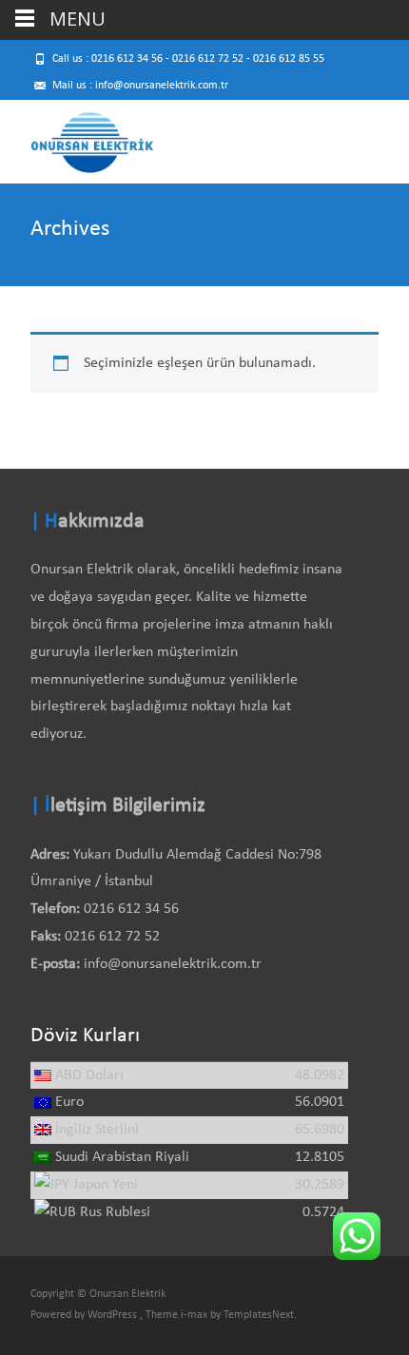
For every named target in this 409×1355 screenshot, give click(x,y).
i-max (195, 1315)
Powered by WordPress (85, 1315)
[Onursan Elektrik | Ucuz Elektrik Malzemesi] (77, 138)
